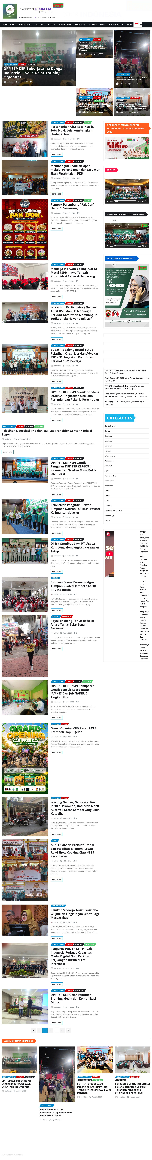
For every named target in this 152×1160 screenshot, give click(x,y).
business (108, 441)
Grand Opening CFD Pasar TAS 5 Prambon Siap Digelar (73, 730)
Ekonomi (93, 24)
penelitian (109, 486)
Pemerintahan (65, 24)
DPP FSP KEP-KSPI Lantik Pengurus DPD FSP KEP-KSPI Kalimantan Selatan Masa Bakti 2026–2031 (73, 468)
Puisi (107, 501)
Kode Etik (7, 1147)
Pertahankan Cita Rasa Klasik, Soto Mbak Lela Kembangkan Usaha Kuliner (72, 130)
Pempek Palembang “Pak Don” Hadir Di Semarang (72, 206)
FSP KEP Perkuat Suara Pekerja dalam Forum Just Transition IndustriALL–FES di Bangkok (94, 106)
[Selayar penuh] (146, 201)
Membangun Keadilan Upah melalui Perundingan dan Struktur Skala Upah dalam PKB (75, 169)
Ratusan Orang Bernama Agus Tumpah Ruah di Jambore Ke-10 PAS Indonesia (73, 586)
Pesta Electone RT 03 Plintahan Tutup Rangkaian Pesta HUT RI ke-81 (131, 79)
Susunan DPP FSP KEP (113, 511)
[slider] (125, 200)
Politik (107, 491)
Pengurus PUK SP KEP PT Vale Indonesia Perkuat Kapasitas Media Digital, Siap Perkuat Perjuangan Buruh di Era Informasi (72, 956)
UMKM (107, 521)
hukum (107, 451)
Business (108, 436)
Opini (102, 24)
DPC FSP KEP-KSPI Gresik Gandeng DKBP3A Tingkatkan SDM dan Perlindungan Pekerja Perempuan (75, 396)
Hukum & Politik (116, 24)
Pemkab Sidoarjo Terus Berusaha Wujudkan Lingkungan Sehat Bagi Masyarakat (75, 914)
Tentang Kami (8, 1141)
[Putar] (108, 201)
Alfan (122, 84)
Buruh (107, 431)
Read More (56, 155)
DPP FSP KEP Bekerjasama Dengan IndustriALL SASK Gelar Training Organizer (34, 72)
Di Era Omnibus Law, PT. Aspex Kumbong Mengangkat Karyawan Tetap (75, 547)
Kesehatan (109, 461)
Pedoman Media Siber (11, 1149)
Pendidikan (80, 24)
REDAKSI (108, 506)
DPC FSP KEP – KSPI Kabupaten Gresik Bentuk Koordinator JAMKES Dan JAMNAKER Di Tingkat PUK (73, 691)
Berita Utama (9, 24)
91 (62, 1030)
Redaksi (6, 1144)
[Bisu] (143, 201)
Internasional (25, 24)
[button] (127, 191)
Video (129, 24)
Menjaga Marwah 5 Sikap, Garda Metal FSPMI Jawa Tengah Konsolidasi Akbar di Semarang (74, 272)
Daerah (51, 24)
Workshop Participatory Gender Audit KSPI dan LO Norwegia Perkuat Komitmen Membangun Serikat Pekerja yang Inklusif (74, 313)
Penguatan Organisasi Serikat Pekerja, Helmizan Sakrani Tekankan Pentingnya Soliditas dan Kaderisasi (131, 106)
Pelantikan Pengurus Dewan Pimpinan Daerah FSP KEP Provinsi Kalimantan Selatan (75, 508)
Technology (109, 516)
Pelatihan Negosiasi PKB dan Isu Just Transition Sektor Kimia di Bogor (47, 432)
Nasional (40, 24)
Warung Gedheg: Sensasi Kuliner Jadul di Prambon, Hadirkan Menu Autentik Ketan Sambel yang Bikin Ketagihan (75, 807)
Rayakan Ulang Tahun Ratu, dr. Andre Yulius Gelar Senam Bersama (73, 624)
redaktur (10, 82)
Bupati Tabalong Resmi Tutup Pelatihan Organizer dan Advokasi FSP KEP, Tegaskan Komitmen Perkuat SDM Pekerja (75, 355)
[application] (127, 191)
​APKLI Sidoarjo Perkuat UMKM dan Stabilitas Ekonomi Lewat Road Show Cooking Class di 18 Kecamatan (72, 850)
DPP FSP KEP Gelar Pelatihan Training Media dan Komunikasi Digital (73, 998)
